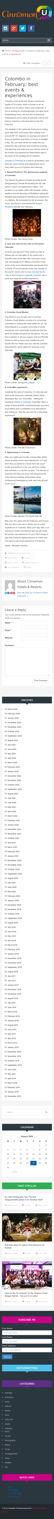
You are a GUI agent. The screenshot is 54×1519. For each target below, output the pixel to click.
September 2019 (15, 918)
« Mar (14, 1172)
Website (8, 638)
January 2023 (13, 771)
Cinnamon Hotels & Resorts (18, 553)
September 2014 (15, 1065)
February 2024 (14, 713)
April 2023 (12, 758)
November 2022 (14, 780)
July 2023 (12, 745)
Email (8, 630)
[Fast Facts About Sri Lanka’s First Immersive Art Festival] (27, 1227)
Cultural (8, 1406)
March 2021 (12, 847)
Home (7, 50)
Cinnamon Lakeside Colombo (28, 275)
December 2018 (14, 958)
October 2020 (14, 869)
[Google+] (13, 29)
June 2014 (12, 1069)
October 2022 (13, 785)
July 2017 (11, 976)
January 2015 (13, 1047)
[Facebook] (30, 29)
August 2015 (13, 1025)
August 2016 (13, 998)
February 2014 (14, 1087)
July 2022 (12, 798)
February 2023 (14, 767)
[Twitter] (22, 29)
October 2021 (13, 838)
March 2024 (12, 709)
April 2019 (12, 940)
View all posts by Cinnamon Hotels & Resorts (32, 594)
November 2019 (14, 909)
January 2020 (13, 900)
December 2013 (14, 1096)
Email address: (9, 1346)
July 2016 (12, 1003)
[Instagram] (5, 29)
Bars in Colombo (23, 402)
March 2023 (12, 762)
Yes (6, 1467)
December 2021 (14, 829)
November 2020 (14, 865)
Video (7, 1458)
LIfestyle (8, 1428)
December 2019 (14, 905)
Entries (13, 1490)
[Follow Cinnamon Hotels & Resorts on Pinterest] (14, 593)
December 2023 (14, 722)
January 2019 (13, 954)
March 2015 (12, 1043)
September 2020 (15, 874)
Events (7, 1410)
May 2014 (12, 1074)
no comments (13, 567)
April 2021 (12, 842)
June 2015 (12, 1029)
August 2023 (13, 740)
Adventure (9, 1397)
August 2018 (13, 971)
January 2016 (13, 1020)
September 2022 (15, 789)
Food (7, 1415)
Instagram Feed (27, 1367)
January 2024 (13, 718)
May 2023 (12, 753)
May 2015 (12, 1034)
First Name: (7, 1328)
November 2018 (14, 963)
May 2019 (12, 936)
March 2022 (12, 816)
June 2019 (12, 931)
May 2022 (12, 807)
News (7, 1431)
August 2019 (13, 923)
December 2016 (14, 989)
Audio (7, 1402)
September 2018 (15, 967)
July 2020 (12, 883)
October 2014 (13, 1060)
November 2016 (14, 994)
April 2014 (12, 1078)
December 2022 (14, 776)
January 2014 (13, 1092)
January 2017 (13, 985)
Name (8, 623)
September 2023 (15, 736)
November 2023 (14, 727)
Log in (10, 1486)
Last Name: (7, 1337)
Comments (15, 1493)
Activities (8, 1393)
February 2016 (14, 1016)
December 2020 (14, 860)
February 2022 (14, 820)
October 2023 (13, 731)
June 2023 (12, 749)
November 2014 (14, 1056)
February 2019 (14, 949)
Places (7, 1445)
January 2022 (13, 825)
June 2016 (12, 1007)
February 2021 (14, 851)
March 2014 (12, 1083)
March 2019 (12, 945)
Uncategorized (18, 50)
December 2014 (14, 1052)
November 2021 (14, 834)
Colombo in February (14, 160)
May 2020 (12, 891)
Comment (9, 645)
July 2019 (12, 927)
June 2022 (12, 802)
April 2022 (12, 811)
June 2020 (12, 887)
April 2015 (12, 1038)
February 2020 (14, 896)
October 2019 (13, 914)
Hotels (7, 1424)
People (8, 1436)
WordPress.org (14, 1497)
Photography (10, 1440)
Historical (9, 1419)
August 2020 (13, 878)
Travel (7, 1449)
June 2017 (12, 980)
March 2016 (12, 1012)
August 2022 (13, 794)
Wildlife (8, 1462)
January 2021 (13, 856)
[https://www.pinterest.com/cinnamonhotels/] (6, 593)
